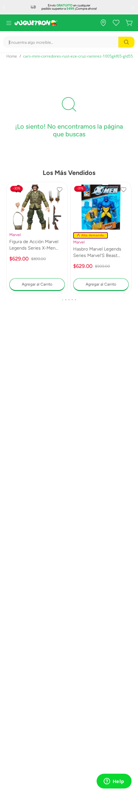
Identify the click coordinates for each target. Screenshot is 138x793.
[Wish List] (116, 23)
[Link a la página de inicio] (11, 56)
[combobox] (69, 42)
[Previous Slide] (4, 7)
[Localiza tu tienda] (103, 23)
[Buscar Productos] (126, 42)
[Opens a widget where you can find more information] (114, 782)
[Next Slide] (133, 7)
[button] (62, 299)
